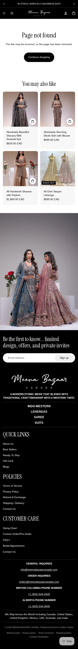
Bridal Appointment (13, 545)
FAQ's (6, 539)
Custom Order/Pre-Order (17, 533)
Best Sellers (10, 449)
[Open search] (12, 13)
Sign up (64, 357)
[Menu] (4, 13)
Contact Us (9, 508)
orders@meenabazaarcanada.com (39, 581)
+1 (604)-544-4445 (39, 594)
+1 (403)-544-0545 (39, 606)
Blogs (6, 466)
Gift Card (8, 460)
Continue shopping (39, 57)
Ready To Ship (11, 455)
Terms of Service (12, 485)
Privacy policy (29, 633)
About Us (8, 443)
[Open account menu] (66, 13)
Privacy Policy (11, 491)
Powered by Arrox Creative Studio (56, 627)
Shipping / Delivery (13, 503)
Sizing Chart (10, 528)
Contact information (39, 637)
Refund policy (13, 633)
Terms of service (46, 633)
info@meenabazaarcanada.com (39, 569)
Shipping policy (63, 633)
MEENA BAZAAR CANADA (26, 627)
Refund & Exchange (14, 497)
